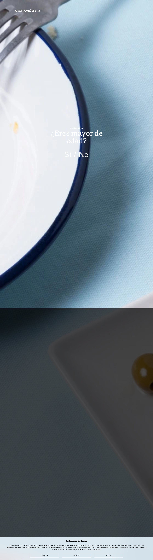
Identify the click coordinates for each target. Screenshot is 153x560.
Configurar (44, 555)
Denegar (76, 555)
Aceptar (108, 555)
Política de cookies (94, 549)
